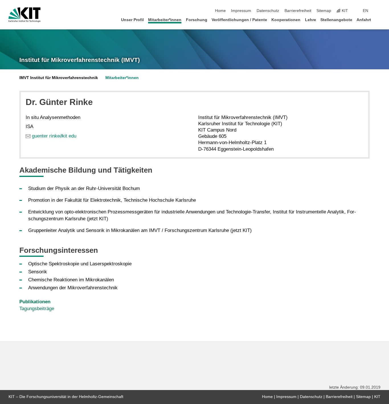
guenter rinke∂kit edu (54, 136)
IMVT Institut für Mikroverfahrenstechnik (58, 78)
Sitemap (323, 11)
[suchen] (378, 11)
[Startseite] (378, 19)
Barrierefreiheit (297, 11)
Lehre (310, 20)
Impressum (241, 11)
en (365, 11)
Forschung (196, 20)
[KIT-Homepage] (25, 14)
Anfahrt (364, 20)
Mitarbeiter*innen (164, 20)
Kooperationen (285, 20)
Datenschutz (268, 11)
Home (220, 11)
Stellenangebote (336, 20)
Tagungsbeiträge (36, 308)
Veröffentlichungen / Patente (239, 20)
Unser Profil (132, 20)
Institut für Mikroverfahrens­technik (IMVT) (79, 59)
